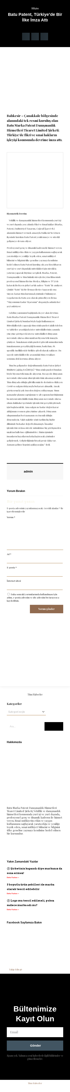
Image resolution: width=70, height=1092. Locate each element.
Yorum (11, 517)
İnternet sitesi (14, 580)
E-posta (12, 567)
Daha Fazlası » (13, 877)
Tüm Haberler (35, 694)
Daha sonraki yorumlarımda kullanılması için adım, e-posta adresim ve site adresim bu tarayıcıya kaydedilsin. (33, 597)
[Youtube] (31, 845)
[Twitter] (21, 845)
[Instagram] (40, 845)
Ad (9, 554)
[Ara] (54, 726)
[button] (26, 36)
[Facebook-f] (11, 845)
